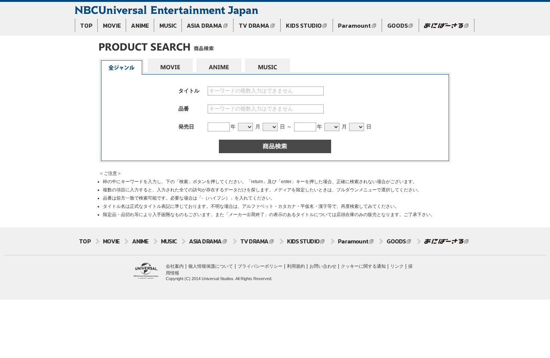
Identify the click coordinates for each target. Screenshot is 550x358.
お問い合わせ (322, 266)
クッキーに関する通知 (363, 266)
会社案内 (175, 266)
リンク (397, 266)
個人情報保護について (210, 266)
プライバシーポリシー (260, 266)
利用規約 (296, 266)
